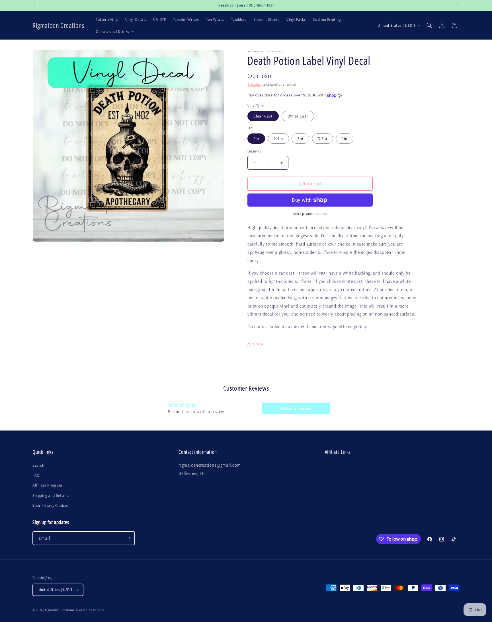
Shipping (254, 84)
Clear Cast (263, 116)
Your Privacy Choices (50, 505)
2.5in (278, 138)
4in (344, 138)
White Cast (298, 116)
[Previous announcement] (34, 5)
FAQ (36, 475)
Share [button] (258, 344)
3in (300, 138)
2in (256, 138)
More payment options (310, 213)
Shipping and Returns (50, 495)
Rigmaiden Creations (59, 610)
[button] (114, 31)
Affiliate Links (338, 451)
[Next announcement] (457, 5)
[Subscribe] (128, 538)
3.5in (322, 138)
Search (38, 465)
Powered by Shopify (89, 610)
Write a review (296, 408)
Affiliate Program (47, 485)
